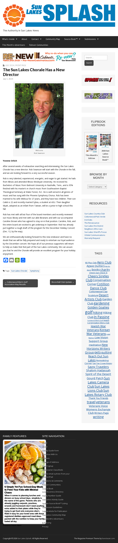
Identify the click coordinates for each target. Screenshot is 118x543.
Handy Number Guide (51, 495)
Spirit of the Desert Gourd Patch (98, 376)
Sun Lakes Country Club (94, 213)
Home (44, 443)
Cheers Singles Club (97, 278)
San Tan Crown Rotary (102, 363)
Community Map (53, 39)
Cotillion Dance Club (99, 286)
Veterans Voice (98, 406)
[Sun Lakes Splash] (59, 14)
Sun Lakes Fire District (93, 226)
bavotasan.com (108, 538)
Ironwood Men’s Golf (95, 320)
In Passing (101, 317)
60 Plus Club (91, 262)
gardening (101, 303)
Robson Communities (38, 45)
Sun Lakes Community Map (54, 515)
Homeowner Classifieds (52, 470)
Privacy (45, 526)
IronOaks (88, 220)
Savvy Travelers (98, 367)
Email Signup (47, 466)
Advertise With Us (50, 454)
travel (91, 402)
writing (98, 416)
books (96, 270)
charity (105, 269)
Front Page (20, 65)
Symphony (34, 271)
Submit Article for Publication (54, 511)
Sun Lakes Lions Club (98, 388)
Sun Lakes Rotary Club (98, 392)
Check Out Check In (98, 272)
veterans (103, 401)
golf (89, 312)
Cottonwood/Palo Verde (94, 217)
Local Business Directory (52, 491)
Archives (46, 458)
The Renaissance (91, 223)
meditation (95, 345)
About (24, 39)
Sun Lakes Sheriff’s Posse (95, 232)
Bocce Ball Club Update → (63, 282)
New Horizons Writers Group (97, 348)
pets (97, 352)
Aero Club (104, 262)
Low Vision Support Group (98, 339)
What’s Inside (8, 39)
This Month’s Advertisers (13, 45)
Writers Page (101, 413)
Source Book (47, 488)
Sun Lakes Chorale (19, 271)
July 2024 (9, 65)
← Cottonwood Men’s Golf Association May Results (16, 283)
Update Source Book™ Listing (54, 503)
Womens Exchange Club (98, 411)
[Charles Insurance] (39, 56)
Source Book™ (71, 39)
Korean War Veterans (98, 332)
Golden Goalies (98, 307)
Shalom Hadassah (98, 370)
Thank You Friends (98, 398)
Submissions (90, 39)
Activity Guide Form (50, 450)
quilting (106, 352)
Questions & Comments (52, 481)
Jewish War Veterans (96, 328)
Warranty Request (92, 238)
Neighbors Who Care (93, 229)
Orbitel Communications (94, 235)
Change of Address (50, 462)
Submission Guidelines (52, 507)
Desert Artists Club (97, 297)
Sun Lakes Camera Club (98, 382)
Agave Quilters (96, 266)
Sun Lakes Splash (24, 538)
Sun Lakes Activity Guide (52, 499)
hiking (97, 312)
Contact (35, 39)
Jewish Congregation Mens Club (98, 321)
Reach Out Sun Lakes (98, 358)
